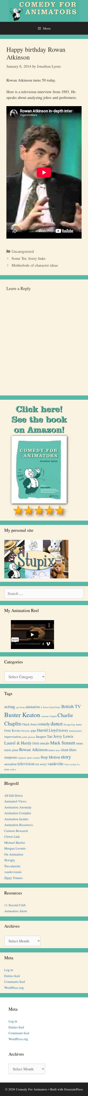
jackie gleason (28, 736)
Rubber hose (54, 750)
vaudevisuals (13, 872)
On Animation (13, 854)
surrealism (10, 764)
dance (57, 723)
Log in (8, 970)
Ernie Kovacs (12, 730)
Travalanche (12, 866)
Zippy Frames (13, 878)
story (66, 756)
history (63, 730)
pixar (15, 750)
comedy (44, 723)
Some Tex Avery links (28, 258)
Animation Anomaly (18, 807)
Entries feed (12, 976)
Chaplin (53, 716)
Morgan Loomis (15, 848)
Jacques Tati (44, 736)
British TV (71, 706)
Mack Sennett (62, 743)
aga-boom (20, 707)
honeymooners (75, 730)
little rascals (40, 743)
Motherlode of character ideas (35, 265)
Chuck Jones (29, 724)
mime (79, 743)
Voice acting (70, 764)
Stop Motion (50, 757)
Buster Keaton (22, 714)
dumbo (79, 724)
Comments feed (14, 981)
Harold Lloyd (47, 730)
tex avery (41, 764)
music (7, 750)
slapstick (22, 757)
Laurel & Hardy (18, 743)
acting (9, 706)
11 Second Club (15, 905)
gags (33, 730)
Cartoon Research (16, 831)
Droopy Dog (69, 724)
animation (33, 706)
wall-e (13, 769)
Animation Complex (17, 813)
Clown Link (12, 836)
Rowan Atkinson (33, 749)
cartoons (45, 716)
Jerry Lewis (63, 736)
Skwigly (9, 860)
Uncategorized (23, 251)
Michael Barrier (14, 842)
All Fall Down (13, 795)
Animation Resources (18, 825)
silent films (68, 749)
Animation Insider (16, 819)
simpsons (10, 757)
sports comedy (33, 757)
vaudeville (55, 763)
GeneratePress (73, 1089)
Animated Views (15, 801)
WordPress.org (14, 987)
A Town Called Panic (50, 707)
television (26, 763)
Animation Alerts (15, 911)
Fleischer (25, 730)
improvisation (12, 737)
